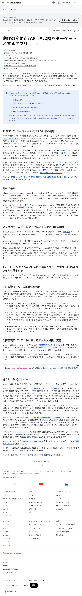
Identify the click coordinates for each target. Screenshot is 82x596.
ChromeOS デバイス (63, 502)
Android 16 (6, 528)
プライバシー (33, 509)
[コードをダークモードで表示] (78, 365)
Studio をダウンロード (36, 535)
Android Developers (9, 31)
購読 (34, 585)
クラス (22, 208)
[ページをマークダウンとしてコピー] (37, 44)
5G (30, 512)
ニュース (5, 509)
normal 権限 (17, 350)
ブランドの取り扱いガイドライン (34, 580)
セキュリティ (7, 502)
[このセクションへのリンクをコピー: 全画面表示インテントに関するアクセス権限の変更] (63, 340)
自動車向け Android (62, 506)
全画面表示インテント (47, 345)
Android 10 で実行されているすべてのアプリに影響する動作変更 (27, 85)
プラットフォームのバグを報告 (66, 525)
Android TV (59, 509)
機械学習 (32, 499)
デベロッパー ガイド (36, 528)
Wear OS (59, 499)
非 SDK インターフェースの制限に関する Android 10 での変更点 (35, 177)
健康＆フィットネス (35, 502)
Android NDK (33, 538)
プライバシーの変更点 (65, 118)
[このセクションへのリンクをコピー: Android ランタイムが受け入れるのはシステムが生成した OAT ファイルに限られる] (25, 271)
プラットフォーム (9, 9)
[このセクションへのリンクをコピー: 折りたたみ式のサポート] (33, 379)
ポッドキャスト (8, 516)
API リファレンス (34, 532)
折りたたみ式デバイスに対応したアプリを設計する (30, 455)
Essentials (21, 31)
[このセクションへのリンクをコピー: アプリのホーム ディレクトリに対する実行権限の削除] (66, 227)
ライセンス (17, 580)
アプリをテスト (65, 163)
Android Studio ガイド (36, 525)
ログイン (76, 3)
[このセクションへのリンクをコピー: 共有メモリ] (17, 189)
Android (5, 495)
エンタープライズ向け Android (13, 499)
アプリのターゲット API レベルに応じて (53, 153)
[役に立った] (74, 30)
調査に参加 (59, 535)
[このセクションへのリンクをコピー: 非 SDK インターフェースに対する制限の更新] (57, 131)
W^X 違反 (66, 232)
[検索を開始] (49, 2)
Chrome (5, 562)
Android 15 (6, 532)
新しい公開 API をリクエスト (51, 173)
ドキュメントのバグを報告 (64, 528)
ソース (5, 506)
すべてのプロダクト (9, 573)
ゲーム (31, 495)
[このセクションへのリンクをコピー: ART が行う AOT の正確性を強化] (42, 287)
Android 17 (6, 525)
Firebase (5, 566)
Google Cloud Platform (10, 569)
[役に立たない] (77, 30)
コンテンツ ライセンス (39, 471)
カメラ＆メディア (35, 506)
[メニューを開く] (3, 2)
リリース (29, 31)
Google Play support (62, 532)
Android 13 (6, 538)
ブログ (5, 512)
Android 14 (6, 535)
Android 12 (6, 542)
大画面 (58, 495)
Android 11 (6, 545)
